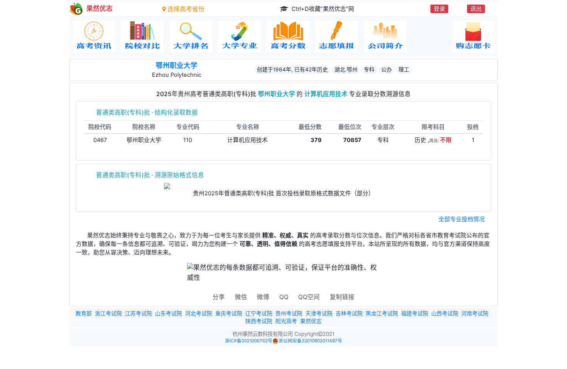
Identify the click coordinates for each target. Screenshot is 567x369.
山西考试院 (444, 313)
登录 (439, 8)
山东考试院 (168, 313)
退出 (476, 8)
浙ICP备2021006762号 (248, 341)
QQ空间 (309, 297)
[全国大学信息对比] (142, 36)
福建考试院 (414, 313)
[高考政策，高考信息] (93, 36)
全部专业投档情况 (462, 219)
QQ (284, 297)
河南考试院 (474, 313)
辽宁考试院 (258, 313)
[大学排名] (191, 36)
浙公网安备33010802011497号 (310, 341)
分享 (219, 297)
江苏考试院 (138, 313)
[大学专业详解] (239, 36)
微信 (241, 297)
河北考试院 (198, 313)
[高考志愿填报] (336, 36)
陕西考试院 (258, 321)
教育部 (84, 313)
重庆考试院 (228, 313)
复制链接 (342, 297)
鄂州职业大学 (176, 65)
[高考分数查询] (288, 36)
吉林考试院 (349, 313)
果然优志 (311, 321)
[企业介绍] (385, 36)
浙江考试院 (108, 313)
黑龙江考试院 (382, 313)
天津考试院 (318, 313)
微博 (263, 297)
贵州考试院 (288, 313)
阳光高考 (286, 321)
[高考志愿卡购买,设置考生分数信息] (473, 36)
